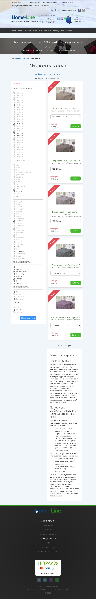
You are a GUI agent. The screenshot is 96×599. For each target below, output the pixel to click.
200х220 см (19, 124)
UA (59, 10)
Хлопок (18, 283)
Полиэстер (19, 276)
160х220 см (19, 112)
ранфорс (38, 74)
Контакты (45, 6)
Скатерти (69, 31)
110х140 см (19, 93)
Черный (18, 256)
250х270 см (19, 152)
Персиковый (19, 237)
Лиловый (18, 228)
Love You (19, 191)
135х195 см (19, 98)
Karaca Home (20, 186)
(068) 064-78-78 (47, 15)
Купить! (75, 126)
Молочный (19, 233)
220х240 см (19, 136)
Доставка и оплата (66, 2)
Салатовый (19, 244)
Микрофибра (20, 274)
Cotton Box (19, 170)
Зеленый (18, 216)
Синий (17, 249)
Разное (26, 36)
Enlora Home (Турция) (23, 172)
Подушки (28, 31)
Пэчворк (18, 294)
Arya (17, 165)
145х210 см (19, 103)
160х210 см (19, 110)
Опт (24, 2)
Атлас (18, 267)
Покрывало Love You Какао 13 (66, 108)
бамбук (29, 72)
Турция (18, 310)
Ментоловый (20, 230)
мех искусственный (65, 72)
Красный (18, 223)
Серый (18, 247)
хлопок (52, 74)
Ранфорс (19, 279)
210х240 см (19, 131)
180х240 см (19, 121)
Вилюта (18, 193)
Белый (17, 204)
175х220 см (19, 119)
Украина (18, 312)
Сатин (18, 281)
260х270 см (19, 154)
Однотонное (20, 292)
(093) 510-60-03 (47, 18)
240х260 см (19, 147)
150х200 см (19, 105)
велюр (36, 72)
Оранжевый (19, 235)
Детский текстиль (17, 36)
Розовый (18, 242)
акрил (16, 72)
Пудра (17, 240)
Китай (17, 307)
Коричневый (20, 218)
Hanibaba (18, 179)
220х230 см (19, 133)
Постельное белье (17, 31)
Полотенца (55, 31)
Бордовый (19, 209)
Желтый (18, 214)
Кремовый (19, 225)
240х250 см (19, 145)
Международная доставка (22, 6)
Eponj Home (19, 175)
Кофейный (19, 221)
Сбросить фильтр (28, 318)
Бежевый (18, 202)
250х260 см (19, 150)
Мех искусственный (22, 272)
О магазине (16, 2)
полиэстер (78, 72)
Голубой (18, 211)
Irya (16, 184)
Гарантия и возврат (49, 2)
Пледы (40, 31)
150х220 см (19, 107)
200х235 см (19, 126)
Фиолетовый (20, 254)
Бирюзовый (19, 207)
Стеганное (19, 299)
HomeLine (18, 182)
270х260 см (19, 157)
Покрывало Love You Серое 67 (66, 265)
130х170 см (19, 96)
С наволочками (20, 297)
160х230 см (19, 114)
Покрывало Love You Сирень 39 (65, 317)
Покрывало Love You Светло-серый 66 (65, 213)
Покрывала (47, 31)
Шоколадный (20, 258)
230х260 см (19, 143)
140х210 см (19, 100)
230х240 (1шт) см (21, 138)
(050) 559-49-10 (47, 22)
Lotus (17, 189)
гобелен (44, 72)
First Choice (19, 177)
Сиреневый (20, 251)
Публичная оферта (48, 574)
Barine (17, 168)
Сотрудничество (34, 2)
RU (52, 10)
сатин (46, 74)
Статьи (36, 6)
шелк (59, 74)
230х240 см (19, 140)
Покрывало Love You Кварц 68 (66, 160)
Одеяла (34, 31)
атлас (22, 72)
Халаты (62, 31)
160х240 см (19, 117)
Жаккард (52, 72)
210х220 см (19, 128)
